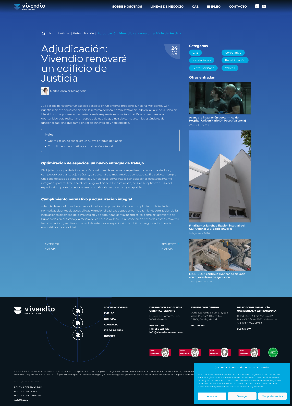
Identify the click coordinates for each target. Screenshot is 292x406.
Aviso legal (21, 400)
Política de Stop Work (27, 395)
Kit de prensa (113, 330)
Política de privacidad (28, 387)
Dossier (109, 336)
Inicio (50, 33)
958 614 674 (244, 328)
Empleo (214, 6)
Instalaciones (201, 60)
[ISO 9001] (160, 352)
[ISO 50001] (249, 352)
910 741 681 (197, 325)
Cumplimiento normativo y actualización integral (80, 146)
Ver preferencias (272, 396)
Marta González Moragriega (68, 91)
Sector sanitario (203, 68)
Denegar (242, 396)
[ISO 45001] (220, 352)
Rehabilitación (83, 33)
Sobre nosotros (127, 6)
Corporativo (233, 52)
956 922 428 (159, 328)
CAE (195, 6)
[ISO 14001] (190, 352)
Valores (230, 68)
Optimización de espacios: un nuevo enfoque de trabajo (85, 140)
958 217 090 (156, 325)
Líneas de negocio (167, 6)
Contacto (238, 6)
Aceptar (212, 396)
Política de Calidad (26, 391)
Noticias (64, 33)
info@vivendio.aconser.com (166, 332)
